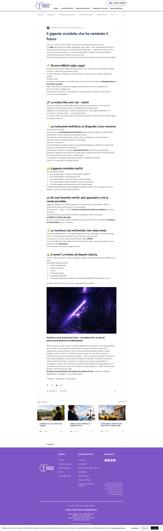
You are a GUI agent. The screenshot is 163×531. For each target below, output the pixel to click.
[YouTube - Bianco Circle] (111, 460)
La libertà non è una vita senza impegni (51, 424)
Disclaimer (82, 472)
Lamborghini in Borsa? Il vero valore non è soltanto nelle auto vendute (111, 424)
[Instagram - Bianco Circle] (106, 460)
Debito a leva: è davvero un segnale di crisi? (80, 424)
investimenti (51, 14)
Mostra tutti (122, 401)
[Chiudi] (161, 527)
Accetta (154, 528)
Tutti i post (40, 14)
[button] (67, 8)
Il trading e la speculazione (67, 14)
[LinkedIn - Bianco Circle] (114, 460)
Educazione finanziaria (86, 14)
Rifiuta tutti (145, 528)
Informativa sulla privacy (118, 528)
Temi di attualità (71, 378)
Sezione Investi (60, 378)
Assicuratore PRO (101, 14)
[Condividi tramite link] (61, 385)
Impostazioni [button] (135, 528)
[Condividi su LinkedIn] (57, 385)
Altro (112, 14)
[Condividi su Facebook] (47, 385)
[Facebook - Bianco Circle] (108, 460)
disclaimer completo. (117, 494)
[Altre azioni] (115, 28)
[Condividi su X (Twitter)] (52, 385)
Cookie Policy (83, 476)
